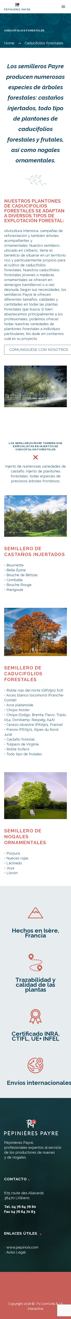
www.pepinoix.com (22, 1247)
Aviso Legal (16, 1252)
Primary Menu (63, 7)
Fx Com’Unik (46, 1304)
